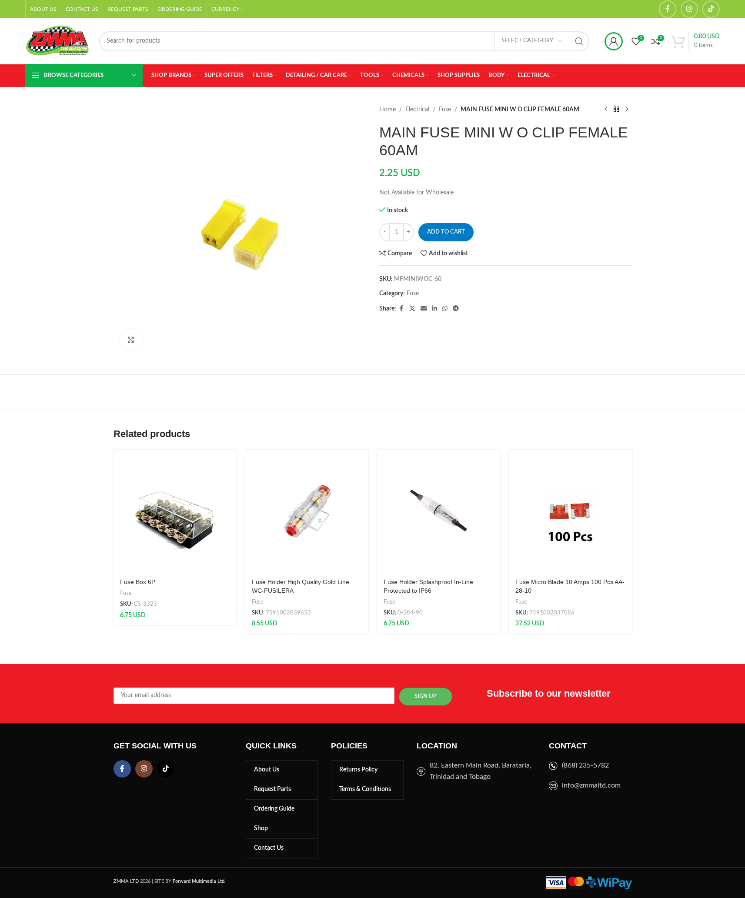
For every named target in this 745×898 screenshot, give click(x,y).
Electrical (417, 110)
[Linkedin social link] (434, 309)
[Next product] (626, 109)
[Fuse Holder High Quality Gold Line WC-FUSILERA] (306, 511)
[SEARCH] (579, 41)
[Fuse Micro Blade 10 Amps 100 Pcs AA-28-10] (570, 511)
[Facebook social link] (667, 9)
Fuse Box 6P (137, 581)
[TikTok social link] (711, 9)
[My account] (613, 41)
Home (387, 110)
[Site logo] (57, 41)
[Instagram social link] (689, 9)
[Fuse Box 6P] (175, 511)
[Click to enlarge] (131, 340)
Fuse (445, 110)
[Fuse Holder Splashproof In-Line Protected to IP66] (438, 511)
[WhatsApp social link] (445, 309)
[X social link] (412, 309)
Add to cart (446, 232)
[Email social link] (423, 309)
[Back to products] (616, 109)
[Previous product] (606, 109)
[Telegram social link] (455, 309)
